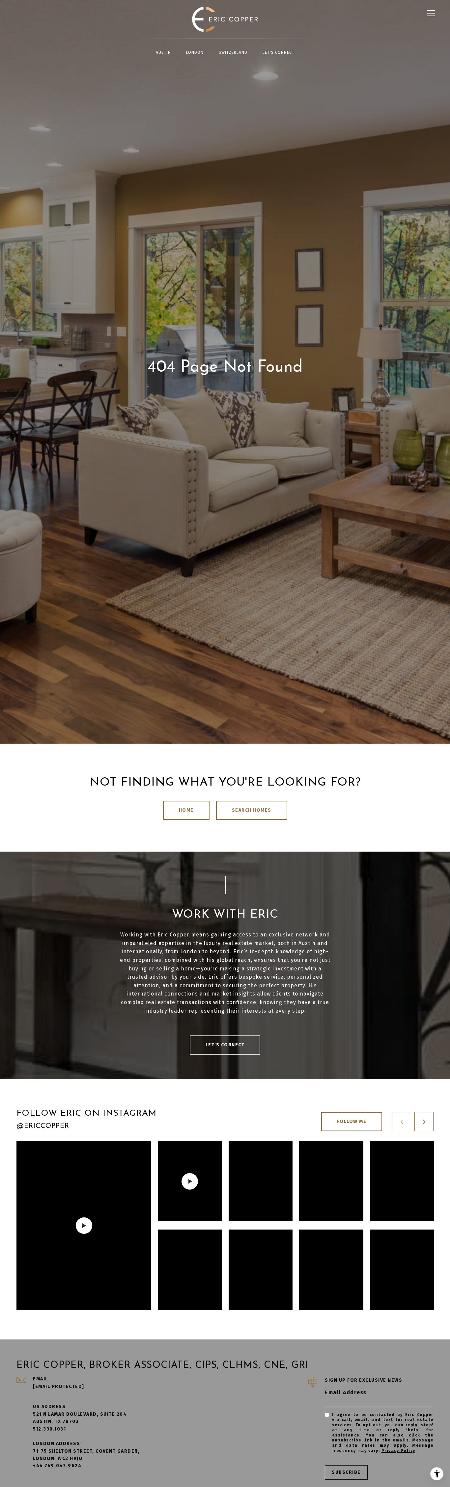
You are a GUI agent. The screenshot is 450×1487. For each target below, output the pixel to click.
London (195, 52)
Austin (163, 52)
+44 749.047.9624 (57, 1466)
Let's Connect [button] (225, 1045)
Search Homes (251, 810)
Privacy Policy (398, 1450)
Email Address (346, 1392)
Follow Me (352, 1121)
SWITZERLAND (233, 52)
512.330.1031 (49, 1429)
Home (186, 810)
